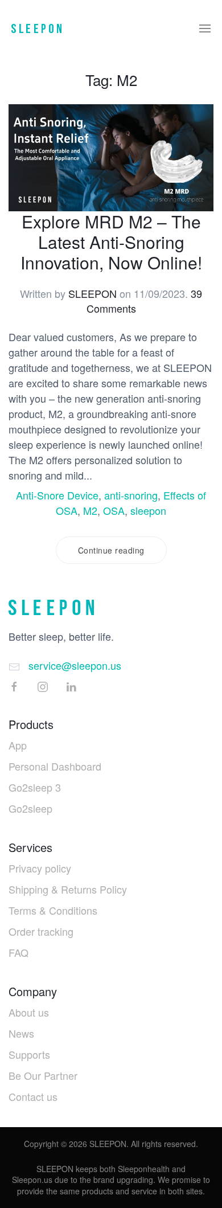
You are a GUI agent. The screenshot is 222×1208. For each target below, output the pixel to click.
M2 (90, 510)
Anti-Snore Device (57, 495)
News (21, 1033)
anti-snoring (131, 495)
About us (29, 1012)
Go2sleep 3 (35, 787)
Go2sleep (30, 808)
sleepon (148, 510)
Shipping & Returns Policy (68, 889)
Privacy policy (40, 868)
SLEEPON (92, 293)
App (18, 745)
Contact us (33, 1096)
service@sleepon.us (74, 665)
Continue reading (111, 550)
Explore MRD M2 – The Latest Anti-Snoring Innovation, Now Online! (111, 242)
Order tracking (41, 931)
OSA (114, 510)
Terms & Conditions (53, 910)
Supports (29, 1054)
